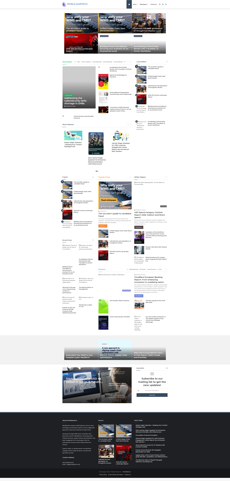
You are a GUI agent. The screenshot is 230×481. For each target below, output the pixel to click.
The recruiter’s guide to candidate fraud (155, 67)
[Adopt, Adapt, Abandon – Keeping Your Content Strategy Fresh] (73, 135)
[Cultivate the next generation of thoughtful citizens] (149, 23)
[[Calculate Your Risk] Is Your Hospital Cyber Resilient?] (81, 350)
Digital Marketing (133, 269)
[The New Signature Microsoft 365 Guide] (139, 304)
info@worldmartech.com (73, 464)
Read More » (103, 226)
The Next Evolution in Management (86, 288)
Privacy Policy (103, 474)
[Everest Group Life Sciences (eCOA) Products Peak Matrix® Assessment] (69, 301)
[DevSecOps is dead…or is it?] (86, 299)
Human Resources (152, 269)
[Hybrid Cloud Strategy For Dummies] (103, 81)
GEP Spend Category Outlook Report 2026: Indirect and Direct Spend (149, 215)
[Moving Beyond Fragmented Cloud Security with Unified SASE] (103, 97)
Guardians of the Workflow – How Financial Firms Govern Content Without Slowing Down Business (156, 234)
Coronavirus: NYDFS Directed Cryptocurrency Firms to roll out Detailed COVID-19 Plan (120, 109)
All (75, 61)
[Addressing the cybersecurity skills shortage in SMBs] (79, 87)
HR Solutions (142, 269)
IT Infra (159, 269)
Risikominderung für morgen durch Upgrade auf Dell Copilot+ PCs (156, 259)
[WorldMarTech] (75, 4)
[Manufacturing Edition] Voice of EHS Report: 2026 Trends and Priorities (148, 355)
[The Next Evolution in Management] (86, 282)
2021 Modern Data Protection (119, 300)
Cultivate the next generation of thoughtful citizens (157, 86)
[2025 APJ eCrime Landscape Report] (81, 43)
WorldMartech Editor (70, 106)
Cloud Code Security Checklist (120, 317)
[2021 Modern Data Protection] (103, 307)
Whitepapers (143, 4)
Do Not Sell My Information (115, 474)
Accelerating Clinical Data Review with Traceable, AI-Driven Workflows (146, 48)
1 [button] (96, 171)
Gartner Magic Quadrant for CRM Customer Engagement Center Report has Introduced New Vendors (121, 147)
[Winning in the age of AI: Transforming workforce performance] (69, 282)
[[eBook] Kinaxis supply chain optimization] (115, 350)
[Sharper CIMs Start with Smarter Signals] (139, 250)
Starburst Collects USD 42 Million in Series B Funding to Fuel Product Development (84, 380)
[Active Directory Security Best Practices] (63, 116)
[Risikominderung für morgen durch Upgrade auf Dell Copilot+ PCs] (139, 260)
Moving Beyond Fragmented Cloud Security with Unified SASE (120, 93)
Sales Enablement (118, 61)
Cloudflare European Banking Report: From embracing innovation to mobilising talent (149, 279)
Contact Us (153, 4)
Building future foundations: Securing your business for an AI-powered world (114, 48)
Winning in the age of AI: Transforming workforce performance (68, 290)
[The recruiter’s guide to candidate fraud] (81, 23)
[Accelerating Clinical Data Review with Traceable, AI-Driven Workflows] (149, 43)
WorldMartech (127, 471)
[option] (115, 33)
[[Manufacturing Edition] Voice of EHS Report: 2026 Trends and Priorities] (149, 350)
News (134, 4)
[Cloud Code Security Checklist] (103, 323)
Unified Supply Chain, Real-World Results (157, 77)
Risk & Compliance (86, 61)
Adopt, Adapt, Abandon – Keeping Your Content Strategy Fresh (73, 144)
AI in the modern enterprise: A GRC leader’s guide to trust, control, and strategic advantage (156, 319)
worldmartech (102, 211)
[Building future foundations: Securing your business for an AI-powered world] (115, 43)
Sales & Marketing (97, 61)
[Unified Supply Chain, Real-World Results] (115, 23)
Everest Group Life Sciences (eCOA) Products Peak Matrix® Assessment (69, 310)
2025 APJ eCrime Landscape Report (122, 463)
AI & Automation (70, 15)
